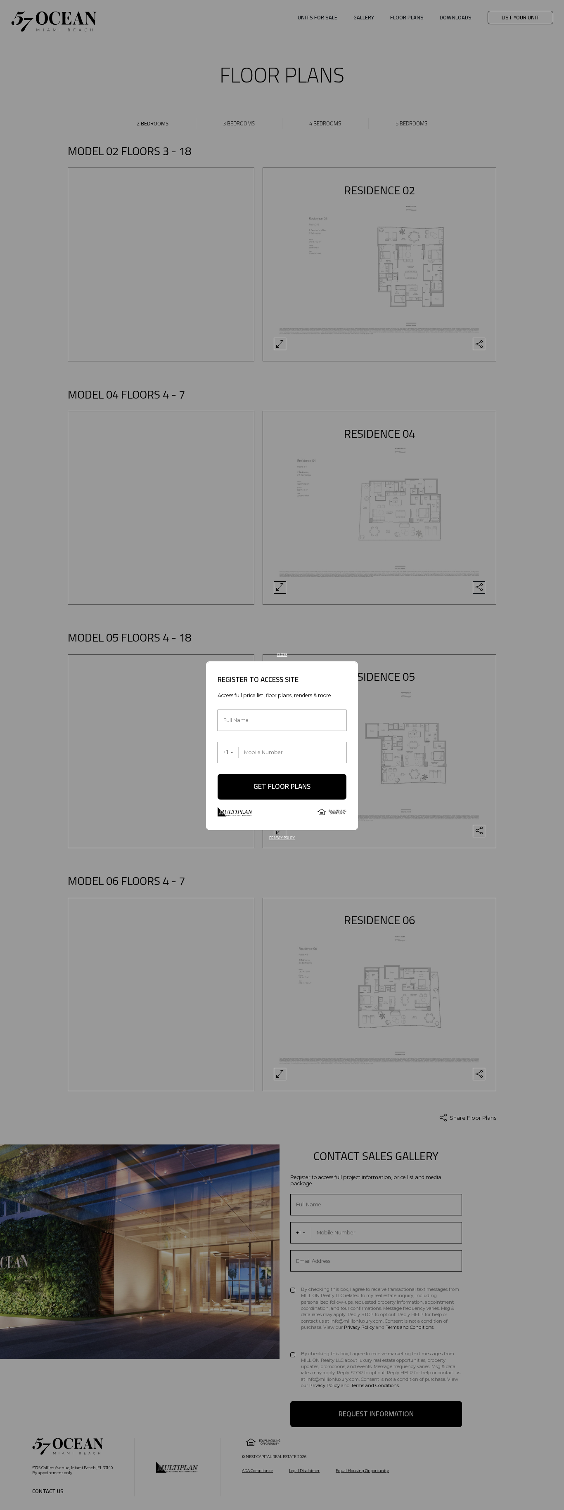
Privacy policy (282, 838)
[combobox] (228, 752)
